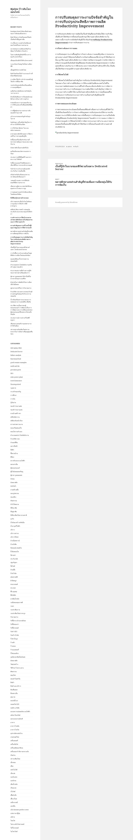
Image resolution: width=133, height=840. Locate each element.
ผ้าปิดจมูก (13, 581)
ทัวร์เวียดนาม (14, 504)
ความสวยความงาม (16, 424)
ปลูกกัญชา (13, 562)
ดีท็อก (12, 457)
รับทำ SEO (13, 631)
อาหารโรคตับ (14, 726)
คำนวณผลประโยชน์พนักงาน (19, 435)
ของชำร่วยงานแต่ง (16, 410)
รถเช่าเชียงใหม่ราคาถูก (17, 613)
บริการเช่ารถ (14, 533)
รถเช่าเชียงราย (15, 610)
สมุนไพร (13, 675)
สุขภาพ (12, 697)
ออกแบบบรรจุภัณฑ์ (16, 719)
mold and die (15, 366)
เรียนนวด (13, 788)
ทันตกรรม (13, 501)
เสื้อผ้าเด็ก (13, 795)
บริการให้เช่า (14, 537)
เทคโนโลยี (13, 770)
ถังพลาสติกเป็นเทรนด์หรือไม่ (19, 148)
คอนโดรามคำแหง (16, 432)
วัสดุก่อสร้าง (14, 664)
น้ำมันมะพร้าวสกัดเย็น (17, 522)
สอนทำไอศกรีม (15, 679)
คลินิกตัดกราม (15, 417)
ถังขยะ (12, 479)
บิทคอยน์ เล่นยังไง (16, 548)
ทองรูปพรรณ (14, 493)
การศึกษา (13, 395)
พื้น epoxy (13, 592)
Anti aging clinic (16, 348)
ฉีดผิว (12, 450)
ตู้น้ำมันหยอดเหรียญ (16, 472)
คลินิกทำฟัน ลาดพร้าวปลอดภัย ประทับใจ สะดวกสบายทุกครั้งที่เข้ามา (21, 212)
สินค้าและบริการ (15, 686)
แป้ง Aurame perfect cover (19, 810)
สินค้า (12, 682)
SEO (11, 373)
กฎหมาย (13, 388)
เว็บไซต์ (12, 791)
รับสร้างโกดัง (14, 635)
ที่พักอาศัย (13, 508)
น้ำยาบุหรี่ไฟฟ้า (15, 526)
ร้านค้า (12, 642)
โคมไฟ (12, 821)
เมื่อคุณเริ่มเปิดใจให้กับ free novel (21, 60)
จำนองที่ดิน (14, 442)
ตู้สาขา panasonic (16, 475)
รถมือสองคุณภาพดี (16, 602)
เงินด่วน (12, 755)
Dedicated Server (16, 352)
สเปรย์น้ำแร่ (14, 701)
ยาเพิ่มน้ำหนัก (14, 599)
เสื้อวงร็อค (13, 799)
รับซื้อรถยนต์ (14, 628)
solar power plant (16, 377)
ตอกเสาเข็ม (14, 464)
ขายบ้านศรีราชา (15, 413)
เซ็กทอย (13, 762)
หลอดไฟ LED (14, 704)
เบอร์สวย (13, 781)
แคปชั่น (12, 806)
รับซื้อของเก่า (14, 624)
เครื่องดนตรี (14, 741)
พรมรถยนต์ (14, 584)
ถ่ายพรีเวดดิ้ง (14, 490)
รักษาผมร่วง (14, 617)
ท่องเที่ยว (13, 497)
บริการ (12, 530)
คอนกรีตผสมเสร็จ (16, 428)
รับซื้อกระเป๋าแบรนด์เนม (18, 621)
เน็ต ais (12, 773)
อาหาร (12, 722)
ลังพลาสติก (14, 661)
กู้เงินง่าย (13, 402)
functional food (15, 359)
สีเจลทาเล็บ (14, 693)
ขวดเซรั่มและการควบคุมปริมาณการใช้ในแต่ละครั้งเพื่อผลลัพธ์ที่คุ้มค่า (21, 105)
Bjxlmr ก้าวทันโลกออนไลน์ (20, 10)
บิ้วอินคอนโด (14, 552)
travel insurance (16, 381)
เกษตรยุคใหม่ (14, 737)
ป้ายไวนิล (13, 573)
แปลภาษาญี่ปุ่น (15, 813)
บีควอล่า (13, 555)
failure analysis (15, 355)
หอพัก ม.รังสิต (14, 708)
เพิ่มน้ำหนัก (14, 784)
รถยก (12, 606)
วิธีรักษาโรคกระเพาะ (17, 668)
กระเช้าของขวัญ (15, 392)
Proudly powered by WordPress (66, 202)
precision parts (15, 370)
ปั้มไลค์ (12, 566)
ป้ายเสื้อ (12, 570)
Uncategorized (15, 384)
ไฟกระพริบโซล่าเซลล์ (17, 824)
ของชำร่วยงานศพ (16, 406)
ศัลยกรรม (13, 671)
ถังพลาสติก (14, 482)
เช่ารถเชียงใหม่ (15, 759)
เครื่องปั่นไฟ (14, 744)
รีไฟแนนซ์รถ (14, 653)
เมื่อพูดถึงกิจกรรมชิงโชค (18, 70)
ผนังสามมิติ (14, 577)
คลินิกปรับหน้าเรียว (16, 421)
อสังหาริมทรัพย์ (15, 715)
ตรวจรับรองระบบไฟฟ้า (17, 461)
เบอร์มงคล (13, 777)
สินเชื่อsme (14, 690)
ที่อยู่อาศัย (13, 512)
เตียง (11, 766)
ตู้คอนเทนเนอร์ (15, 468)
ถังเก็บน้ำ (13, 486)
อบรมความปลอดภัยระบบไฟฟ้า (20, 711)
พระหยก (13, 588)
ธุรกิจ (12, 519)
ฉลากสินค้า (14, 446)
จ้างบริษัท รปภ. (15, 439)
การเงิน (12, 399)
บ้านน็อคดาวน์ (15, 541)
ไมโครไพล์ (13, 831)
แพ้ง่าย (12, 817)
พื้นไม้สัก (13, 595)
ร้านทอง (13, 646)
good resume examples (18, 362)
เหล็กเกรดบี (14, 802)
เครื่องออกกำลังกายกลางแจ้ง (19, 751)
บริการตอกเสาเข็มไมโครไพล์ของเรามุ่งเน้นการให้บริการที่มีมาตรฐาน (21, 204)
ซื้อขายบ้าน (14, 453)
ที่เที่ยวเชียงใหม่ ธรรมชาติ (18, 515)
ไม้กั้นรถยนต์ (14, 828)
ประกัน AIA (14, 559)
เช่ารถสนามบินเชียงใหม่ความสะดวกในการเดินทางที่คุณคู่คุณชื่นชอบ (21, 331)
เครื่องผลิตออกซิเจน (16, 748)
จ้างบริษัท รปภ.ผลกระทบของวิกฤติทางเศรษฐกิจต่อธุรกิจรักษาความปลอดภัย (21, 294)
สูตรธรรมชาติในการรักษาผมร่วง (20, 288)
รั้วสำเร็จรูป (14, 639)
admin (70, 147)
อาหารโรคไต (14, 730)
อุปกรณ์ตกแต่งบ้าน (16, 733)
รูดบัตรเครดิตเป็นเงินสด (17, 657)
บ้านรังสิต (13, 544)
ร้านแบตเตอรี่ (14, 650)
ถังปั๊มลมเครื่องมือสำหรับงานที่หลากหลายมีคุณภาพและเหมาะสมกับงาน (21, 142)
